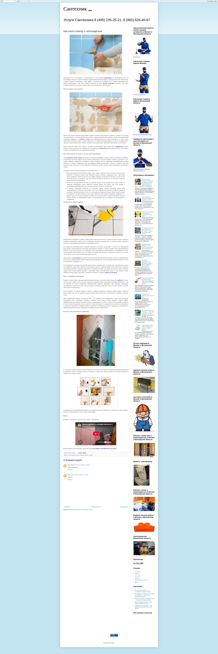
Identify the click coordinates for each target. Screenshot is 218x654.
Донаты (137, 582)
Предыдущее (124, 506)
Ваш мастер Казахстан (141, 580)
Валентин (70, 474)
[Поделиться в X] (82, 453)
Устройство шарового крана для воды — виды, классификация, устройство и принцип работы (148, 280)
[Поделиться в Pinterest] (85, 453)
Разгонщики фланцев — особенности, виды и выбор (142, 591)
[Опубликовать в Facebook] (84, 453)
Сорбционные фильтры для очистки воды (148, 295)
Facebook (137, 572)
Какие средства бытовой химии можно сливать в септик (148, 198)
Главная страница (95, 506)
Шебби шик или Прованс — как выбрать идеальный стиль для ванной (147, 246)
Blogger (112, 643)
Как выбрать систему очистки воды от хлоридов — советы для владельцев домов (147, 230)
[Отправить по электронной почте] (79, 453)
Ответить (70, 469)
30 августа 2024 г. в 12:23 (81, 474)
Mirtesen (137, 574)
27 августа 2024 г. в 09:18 (83, 465)
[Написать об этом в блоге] (80, 453)
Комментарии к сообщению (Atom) (83, 509)
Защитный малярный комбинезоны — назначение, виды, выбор (148, 214)
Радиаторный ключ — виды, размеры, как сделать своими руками (148, 327)
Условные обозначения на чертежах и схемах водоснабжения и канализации (147, 263)
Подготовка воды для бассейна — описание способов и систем (148, 312)
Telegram (137, 578)
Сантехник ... (77, 9)
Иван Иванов (71, 465)
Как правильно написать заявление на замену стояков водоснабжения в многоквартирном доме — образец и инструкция (144, 183)
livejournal (137, 576)
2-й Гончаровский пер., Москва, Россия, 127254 (80, 455)
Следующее (67, 506)
